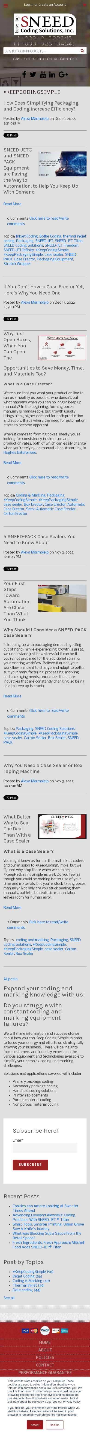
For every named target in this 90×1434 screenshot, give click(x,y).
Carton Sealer (35, 738)
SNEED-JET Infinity (18, 250)
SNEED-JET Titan (69, 241)
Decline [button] (55, 1425)
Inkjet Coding (27, 236)
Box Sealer (57, 738)
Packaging (25, 241)
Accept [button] (35, 1425)
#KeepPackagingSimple (23, 255)
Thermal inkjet (29, 1286)
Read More (12, 204)
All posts (10, 979)
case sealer (54, 255)
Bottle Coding (50, 236)
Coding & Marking (30, 495)
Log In (28, 5)
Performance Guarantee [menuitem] (45, 1373)
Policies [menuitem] (45, 1358)
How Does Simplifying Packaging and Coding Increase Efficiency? (40, 106)
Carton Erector (15, 514)
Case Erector (24, 259)
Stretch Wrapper (17, 264)
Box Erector (33, 505)
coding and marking (32, 940)
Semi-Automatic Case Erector (51, 509)
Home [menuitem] (45, 1343)
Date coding (27, 1290)
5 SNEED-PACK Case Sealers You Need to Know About (39, 540)
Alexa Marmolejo (35, 119)
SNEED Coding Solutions (23, 246)
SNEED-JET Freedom (61, 246)
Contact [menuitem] (45, 1365)
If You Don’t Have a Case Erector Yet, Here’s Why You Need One (43, 290)
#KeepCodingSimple (52, 250)
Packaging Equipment (55, 259)
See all (8, 1298)
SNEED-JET (44, 241)
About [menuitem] (45, 1350)
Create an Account (52, 5)
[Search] (82, 50)
